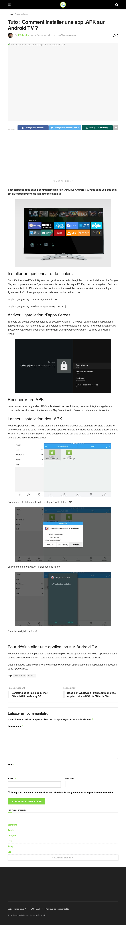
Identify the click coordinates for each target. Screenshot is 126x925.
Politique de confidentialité (57, 908)
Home (10, 14)
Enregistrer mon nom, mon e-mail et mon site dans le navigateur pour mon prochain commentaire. (62, 792)
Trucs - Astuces (21, 14)
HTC (10, 840)
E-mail (12, 778)
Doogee (12, 835)
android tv (20, 675)
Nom (11, 764)
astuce (31, 675)
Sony (10, 846)
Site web (69, 778)
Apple (11, 830)
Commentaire (16, 725)
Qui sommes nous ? (17, 908)
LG (9, 851)
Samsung (13, 824)
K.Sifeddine (23, 35)
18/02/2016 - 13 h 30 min (46, 35)
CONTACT (35, 908)
